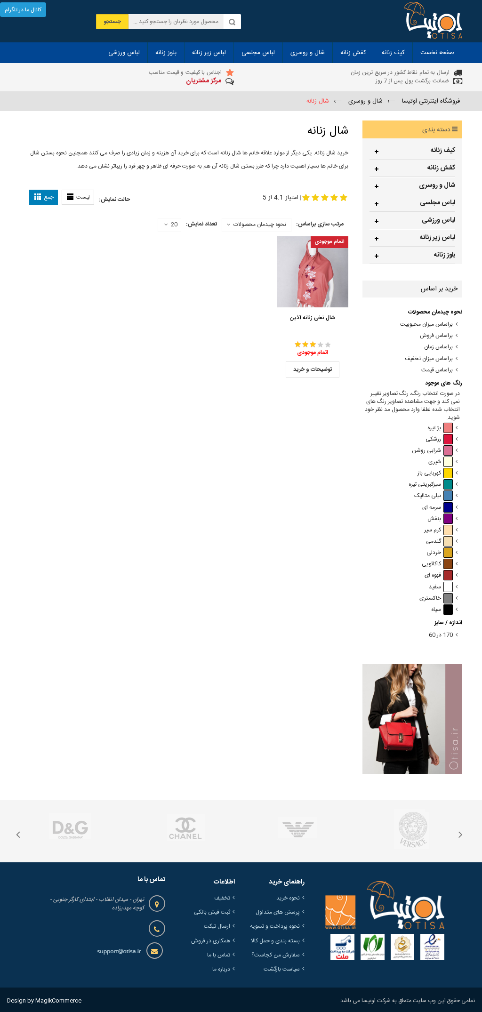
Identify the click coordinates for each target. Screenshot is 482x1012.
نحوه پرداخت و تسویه (275, 926)
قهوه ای (433, 575)
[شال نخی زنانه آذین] (312, 271)
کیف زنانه (443, 150)
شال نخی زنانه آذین (312, 317)
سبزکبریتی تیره (425, 485)
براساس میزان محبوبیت (426, 325)
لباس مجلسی (437, 203)
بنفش (434, 519)
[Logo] (384, 905)
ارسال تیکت (217, 926)
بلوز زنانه (444, 255)
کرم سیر (432, 530)
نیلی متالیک (427, 496)
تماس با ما (218, 955)
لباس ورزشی (438, 220)
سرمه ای (431, 508)
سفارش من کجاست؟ (275, 955)
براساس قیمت (437, 370)
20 (174, 225)
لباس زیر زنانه (437, 237)
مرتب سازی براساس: (320, 224)
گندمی (433, 542)
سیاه (436, 610)
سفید (435, 587)
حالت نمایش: (114, 199)
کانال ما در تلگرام (23, 10)
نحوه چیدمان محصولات (259, 224)
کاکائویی (431, 564)
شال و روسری (437, 185)
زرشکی (433, 439)
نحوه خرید (288, 898)
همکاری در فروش (210, 941)
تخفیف (222, 898)
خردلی (433, 553)
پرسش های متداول (278, 912)
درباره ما (221, 969)
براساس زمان (438, 347)
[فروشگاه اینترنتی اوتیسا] (433, 21)
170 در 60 (441, 635)
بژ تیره (434, 428)
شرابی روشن (426, 451)
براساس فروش (436, 336)
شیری (434, 462)
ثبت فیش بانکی (212, 912)
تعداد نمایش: (201, 224)
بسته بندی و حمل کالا (275, 941)
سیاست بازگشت (282, 969)
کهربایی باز (429, 473)
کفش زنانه (441, 168)
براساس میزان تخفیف (429, 359)
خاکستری (430, 598)
